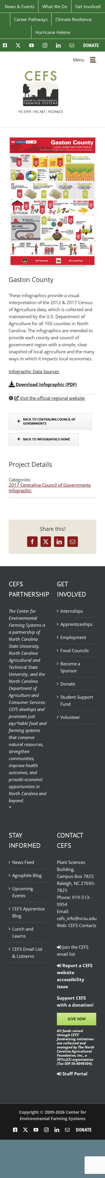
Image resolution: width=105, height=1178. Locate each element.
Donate (67, 684)
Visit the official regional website (52, 398)
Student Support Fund (76, 700)
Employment (73, 637)
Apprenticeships (76, 624)
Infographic (20, 490)
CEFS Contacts (82, 925)
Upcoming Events (22, 892)
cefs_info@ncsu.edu (77, 918)
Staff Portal (74, 1074)
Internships (71, 611)
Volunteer (70, 717)
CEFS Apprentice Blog (28, 912)
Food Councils (74, 650)
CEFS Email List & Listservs (27, 952)
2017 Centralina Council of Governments (50, 485)
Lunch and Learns (22, 932)
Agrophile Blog (27, 875)
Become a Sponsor (70, 667)
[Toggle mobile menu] (93, 59)
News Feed (23, 862)
